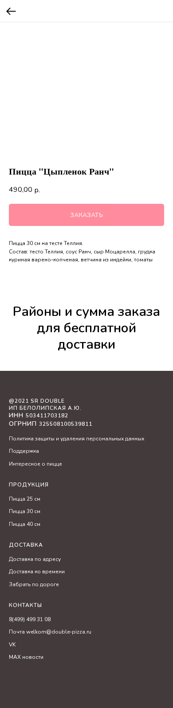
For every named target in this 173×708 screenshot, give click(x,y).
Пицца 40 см (24, 524)
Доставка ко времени (37, 571)
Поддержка (24, 451)
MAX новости (26, 657)
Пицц (15, 498)
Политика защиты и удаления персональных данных (76, 438)
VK (12, 644)
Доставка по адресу (35, 559)
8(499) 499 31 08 (30, 619)
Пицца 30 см (24, 511)
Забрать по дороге (34, 584)
